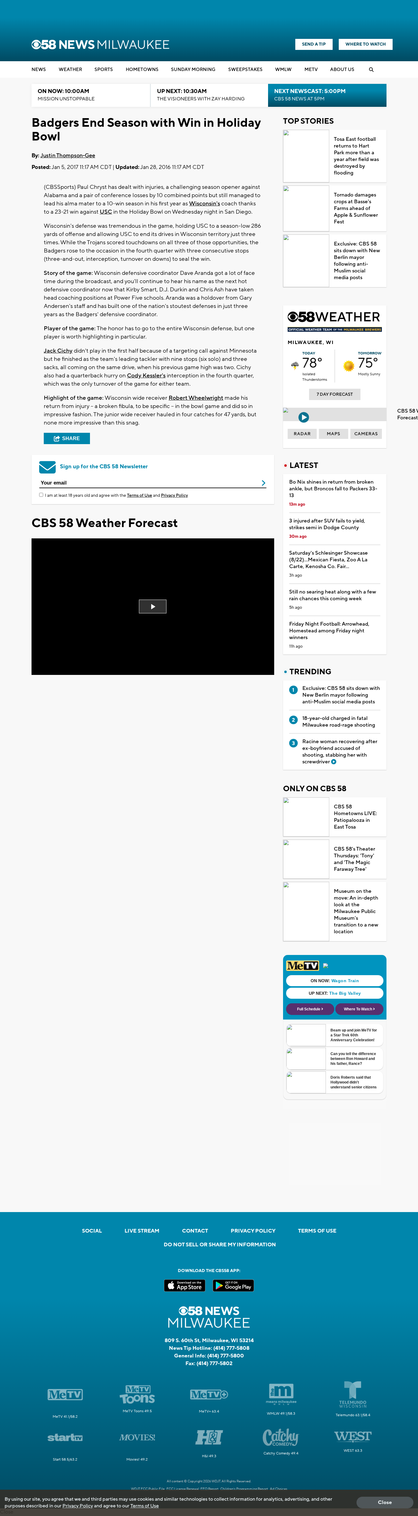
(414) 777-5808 (231, 1348)
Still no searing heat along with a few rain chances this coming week (332, 595)
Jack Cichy (58, 350)
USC (106, 211)
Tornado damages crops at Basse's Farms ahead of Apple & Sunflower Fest (356, 208)
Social (92, 1231)
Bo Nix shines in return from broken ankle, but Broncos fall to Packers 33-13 (333, 489)
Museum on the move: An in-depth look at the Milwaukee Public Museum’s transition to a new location (356, 911)
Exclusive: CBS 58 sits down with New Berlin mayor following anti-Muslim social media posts (357, 261)
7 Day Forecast (335, 394)
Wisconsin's (204, 203)
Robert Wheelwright (196, 398)
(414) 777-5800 (225, 1356)
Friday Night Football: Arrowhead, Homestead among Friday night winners (329, 631)
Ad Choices (278, 1489)
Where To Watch (365, 44)
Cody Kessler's (146, 375)
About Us (342, 70)
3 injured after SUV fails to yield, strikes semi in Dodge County (327, 524)
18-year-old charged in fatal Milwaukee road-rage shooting (338, 721)
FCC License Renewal (182, 1489)
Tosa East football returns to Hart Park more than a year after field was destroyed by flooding (356, 156)
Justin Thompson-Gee (67, 155)
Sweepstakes (245, 70)
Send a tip (314, 44)
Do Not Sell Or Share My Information (220, 1244)
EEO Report (209, 1489)
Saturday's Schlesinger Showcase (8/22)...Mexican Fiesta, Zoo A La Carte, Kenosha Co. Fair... (328, 560)
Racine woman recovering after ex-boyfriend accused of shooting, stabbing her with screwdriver (339, 751)
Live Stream (142, 1231)
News (39, 70)
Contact (195, 1231)
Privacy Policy (174, 495)
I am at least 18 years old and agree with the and (116, 495)
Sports (104, 70)
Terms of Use (139, 495)
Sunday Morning (193, 70)
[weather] (295, 366)
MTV (311, 70)
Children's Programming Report (244, 1489)
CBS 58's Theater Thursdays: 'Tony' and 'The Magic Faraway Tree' (354, 859)
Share (71, 438)
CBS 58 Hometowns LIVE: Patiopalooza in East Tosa (355, 816)
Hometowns (142, 70)
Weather (70, 70)
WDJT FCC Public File (148, 1489)
